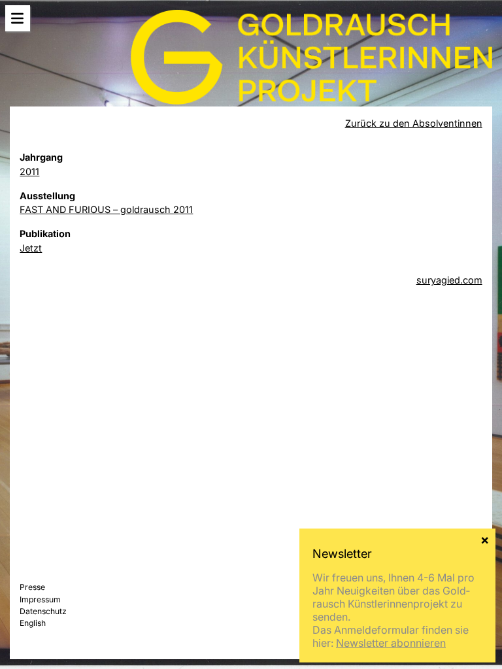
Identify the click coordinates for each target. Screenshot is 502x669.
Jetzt (31, 247)
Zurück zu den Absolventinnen (413, 123)
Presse (32, 587)
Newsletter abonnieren (391, 642)
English (33, 623)
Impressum (40, 599)
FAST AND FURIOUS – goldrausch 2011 (106, 209)
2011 (29, 171)
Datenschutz (43, 611)
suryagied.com (449, 280)
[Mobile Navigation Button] (17, 18)
